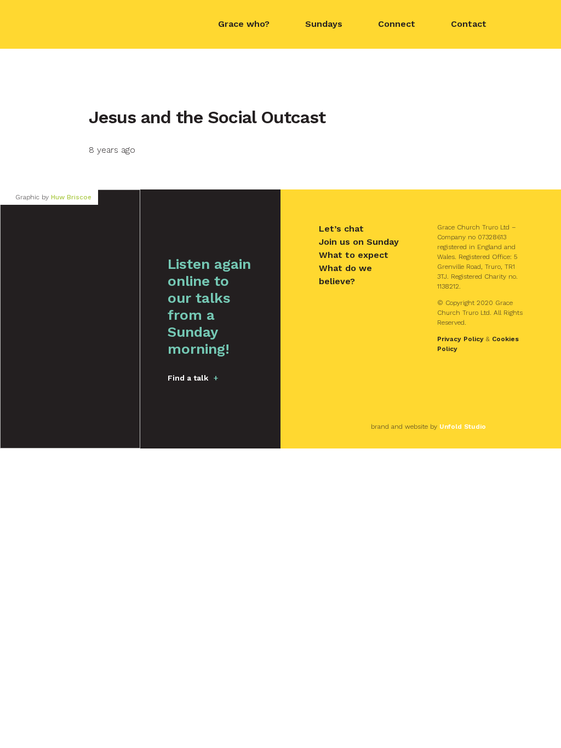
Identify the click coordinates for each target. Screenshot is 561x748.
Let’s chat (341, 228)
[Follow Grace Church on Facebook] (525, 24)
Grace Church (93, 23)
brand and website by (428, 426)
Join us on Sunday (359, 242)
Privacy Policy (460, 339)
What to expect (353, 255)
